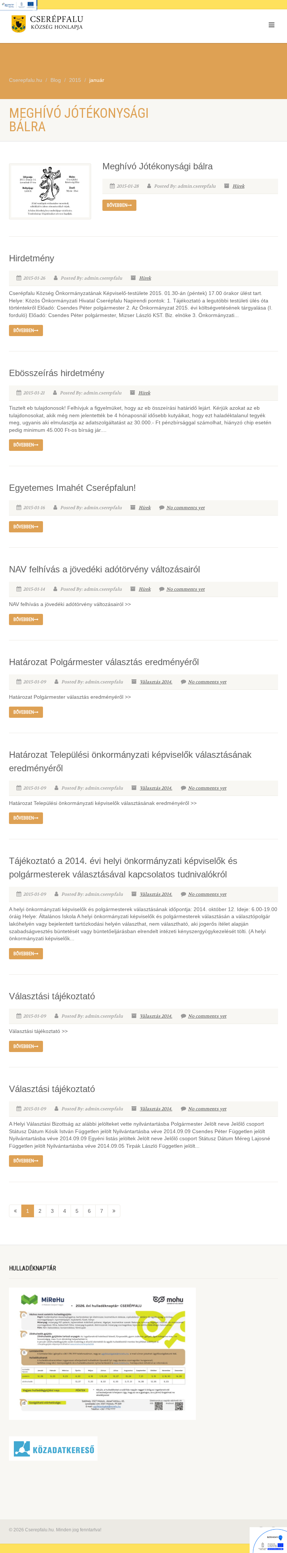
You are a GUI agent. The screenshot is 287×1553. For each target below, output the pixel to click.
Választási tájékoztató (52, 996)
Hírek (238, 186)
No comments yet (185, 508)
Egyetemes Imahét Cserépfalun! (72, 488)
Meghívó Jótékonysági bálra (157, 166)
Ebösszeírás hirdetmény (56, 373)
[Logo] (73, 25)
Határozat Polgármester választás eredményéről (104, 662)
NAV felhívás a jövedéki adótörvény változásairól (104, 569)
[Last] (114, 1211)
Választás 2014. (156, 682)
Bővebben (117, 205)
